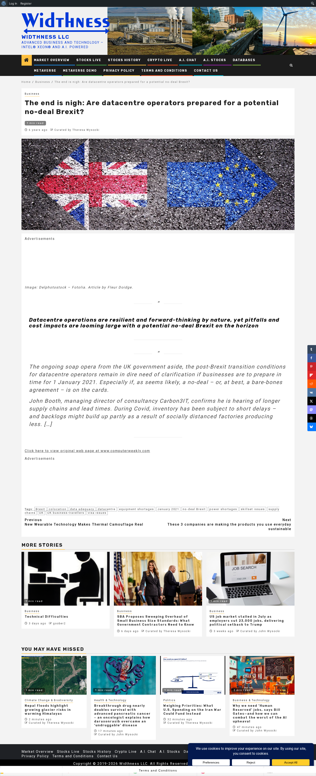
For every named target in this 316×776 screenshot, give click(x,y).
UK (41, 512)
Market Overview (52, 60)
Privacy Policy (119, 71)
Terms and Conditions (164, 71)
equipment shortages (136, 509)
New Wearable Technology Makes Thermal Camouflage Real (84, 522)
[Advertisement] (57, 262)
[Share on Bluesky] (311, 427)
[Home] (26, 60)
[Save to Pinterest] (311, 366)
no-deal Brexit (194, 509)
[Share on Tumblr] (311, 349)
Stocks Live (88, 60)
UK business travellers (65, 512)
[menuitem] (4, 3)
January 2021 (168, 509)
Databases (244, 60)
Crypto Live (159, 60)
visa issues (97, 512)
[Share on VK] (311, 392)
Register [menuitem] (26, 3)
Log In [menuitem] (13, 3)
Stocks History (124, 60)
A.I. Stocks (214, 60)
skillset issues (253, 509)
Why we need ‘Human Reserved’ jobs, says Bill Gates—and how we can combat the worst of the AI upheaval (260, 713)
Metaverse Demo (80, 71)
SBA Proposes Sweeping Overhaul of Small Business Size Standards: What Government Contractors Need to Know (155, 620)
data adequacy (82, 509)
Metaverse (45, 71)
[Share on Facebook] (311, 358)
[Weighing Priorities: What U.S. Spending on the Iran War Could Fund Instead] (192, 675)
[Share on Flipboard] (311, 375)
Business (32, 93)
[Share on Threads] (311, 418)
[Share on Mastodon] (311, 409)
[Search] (291, 65)
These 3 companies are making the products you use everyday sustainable (229, 524)
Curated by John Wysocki (260, 631)
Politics (169, 700)
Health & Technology (110, 700)
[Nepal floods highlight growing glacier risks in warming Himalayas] (54, 675)
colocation (57, 509)
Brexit (40, 509)
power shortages (223, 509)
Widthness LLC (45, 37)
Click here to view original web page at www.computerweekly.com (87, 451)
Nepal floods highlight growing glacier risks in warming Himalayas (48, 709)
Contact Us (206, 71)
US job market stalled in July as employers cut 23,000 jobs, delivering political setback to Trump (247, 620)
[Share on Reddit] (311, 384)
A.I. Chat (188, 60)
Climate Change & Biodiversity (49, 700)
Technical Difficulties (46, 617)
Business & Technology (251, 700)
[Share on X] (311, 401)
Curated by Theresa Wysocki (77, 129)
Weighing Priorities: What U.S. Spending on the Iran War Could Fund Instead (192, 709)
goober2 (59, 623)
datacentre (106, 509)
